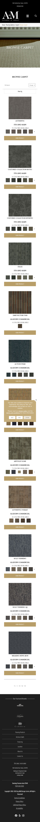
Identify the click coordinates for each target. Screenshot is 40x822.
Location (20, 746)
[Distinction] (30, 180)
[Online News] (20, 643)
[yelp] (19, 815)
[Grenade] (13, 569)
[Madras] (20, 399)
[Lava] (19, 569)
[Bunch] (13, 277)
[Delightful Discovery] (20, 448)
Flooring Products (20, 732)
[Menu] (27, 16)
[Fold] (19, 277)
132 (22, 686)
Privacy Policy (19, 801)
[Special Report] (19, 666)
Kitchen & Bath (20, 737)
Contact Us (20, 756)
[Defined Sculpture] (20, 497)
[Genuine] (19, 131)
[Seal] (30, 569)
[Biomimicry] (20, 156)
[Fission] (25, 569)
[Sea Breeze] (14, 423)
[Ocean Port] (14, 374)
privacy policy (23, 411)
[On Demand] (30, 666)
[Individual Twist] (17, 520)
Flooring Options (10, 25)
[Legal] (25, 131)
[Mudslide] (20, 302)
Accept (12, 418)
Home (3, 25)
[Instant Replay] (25, 666)
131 (19, 686)
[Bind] (20, 254)
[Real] (30, 131)
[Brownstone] (20, 374)
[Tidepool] (20, 351)
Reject (19, 418)
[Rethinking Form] (22, 520)
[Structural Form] (28, 520)
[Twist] (30, 277)
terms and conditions (13, 413)
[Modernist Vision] (19, 472)
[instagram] (23, 815)
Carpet (17, 25)
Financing (20, 741)
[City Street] (31, 374)
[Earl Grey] (25, 374)
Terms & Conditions (19, 798)
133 (25, 686)
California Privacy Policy (19, 804)
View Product (20, 138)
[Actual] (20, 108)
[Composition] (25, 180)
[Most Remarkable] (13, 472)
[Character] (13, 180)
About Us (20, 751)
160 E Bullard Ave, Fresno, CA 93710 (20, 3)
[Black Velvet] (31, 423)
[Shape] (20, 545)
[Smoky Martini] (25, 423)
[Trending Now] (13, 666)
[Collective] (19, 180)
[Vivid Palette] (30, 472)
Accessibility (19, 808)
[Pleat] (25, 277)
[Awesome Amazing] (25, 472)
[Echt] (13, 131)
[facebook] (16, 815)
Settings (27, 418)
